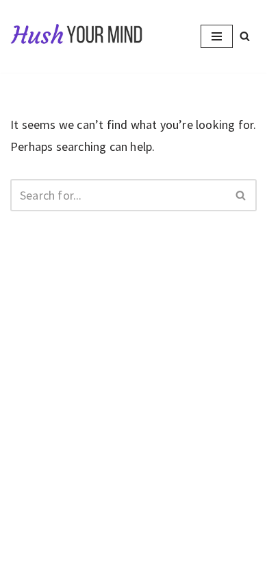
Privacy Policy (57, 539)
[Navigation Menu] (217, 36)
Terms (183, 539)
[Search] (245, 36)
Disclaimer (129, 539)
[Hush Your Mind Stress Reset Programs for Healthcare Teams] (77, 36)
